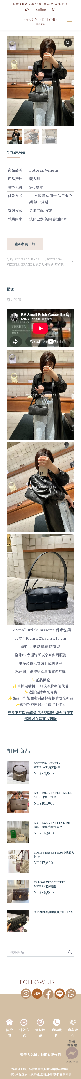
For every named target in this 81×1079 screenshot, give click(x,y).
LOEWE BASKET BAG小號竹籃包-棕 (54, 854)
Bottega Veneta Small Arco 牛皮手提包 (53, 795)
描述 (10, 289)
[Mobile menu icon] (69, 21)
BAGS (38, 259)
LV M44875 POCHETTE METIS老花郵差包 (49, 884)
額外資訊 (14, 299)
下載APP (20, 4)
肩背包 (59, 264)
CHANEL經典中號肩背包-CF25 (53, 912)
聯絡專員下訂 (25, 244)
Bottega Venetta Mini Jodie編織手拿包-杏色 (52, 825)
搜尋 (69, 952)
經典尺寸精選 (44, 264)
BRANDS (27, 264)
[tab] (40, 287)
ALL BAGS (21, 259)
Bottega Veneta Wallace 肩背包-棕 (47, 765)
